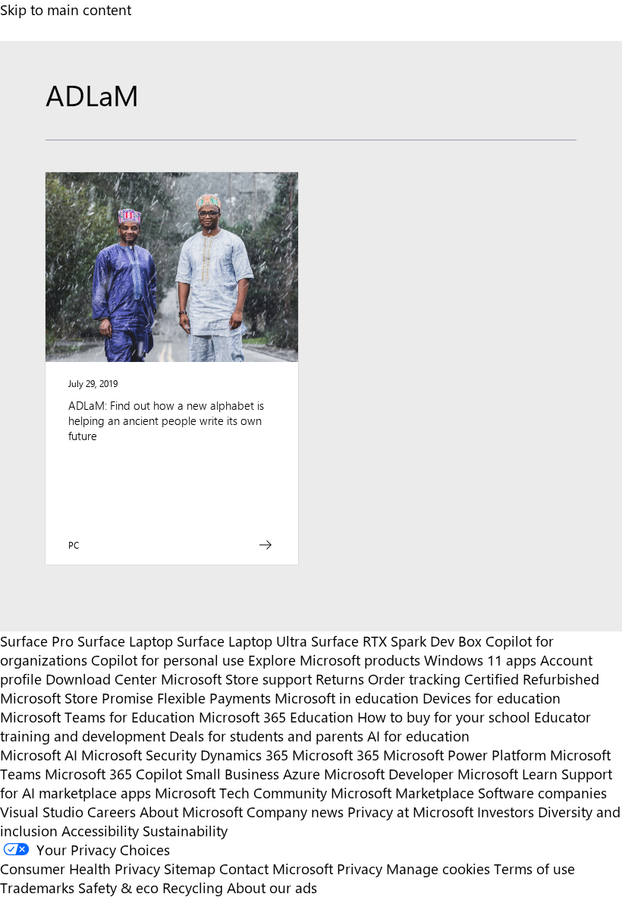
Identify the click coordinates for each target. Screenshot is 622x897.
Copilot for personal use (167, 659)
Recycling (192, 887)
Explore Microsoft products (334, 659)
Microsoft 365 (335, 754)
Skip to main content (65, 9)
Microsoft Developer (389, 773)
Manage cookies (438, 868)
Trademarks (37, 887)
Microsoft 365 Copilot (113, 773)
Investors (505, 811)
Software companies (542, 792)
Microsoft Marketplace (402, 792)
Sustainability (185, 830)
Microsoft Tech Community (241, 792)
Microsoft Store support (236, 678)
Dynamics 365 (244, 754)
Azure (301, 773)
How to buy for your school (443, 716)
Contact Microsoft (276, 868)
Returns (340, 678)
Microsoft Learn (507, 773)
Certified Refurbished (531, 678)
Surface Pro (37, 640)
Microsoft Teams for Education (97, 716)
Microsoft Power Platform (464, 754)
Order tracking (414, 678)
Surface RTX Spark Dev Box (396, 640)
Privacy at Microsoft (410, 811)
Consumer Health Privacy (80, 868)
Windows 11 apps (480, 659)
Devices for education (492, 697)
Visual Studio (41, 811)
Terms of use (534, 868)
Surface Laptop (125, 640)
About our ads (272, 887)
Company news (295, 811)
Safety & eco (118, 887)
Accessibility (100, 830)
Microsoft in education (347, 697)
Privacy (361, 868)
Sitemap (189, 868)
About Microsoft (191, 811)
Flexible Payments (214, 697)
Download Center (101, 678)
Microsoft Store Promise (76, 697)
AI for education (418, 735)
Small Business (232, 773)
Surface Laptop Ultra (242, 640)
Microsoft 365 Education (276, 716)
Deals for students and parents (266, 735)
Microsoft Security (138, 754)
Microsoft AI (38, 754)
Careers (111, 811)
